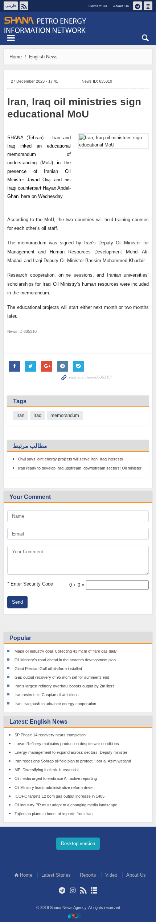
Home (15, 56)
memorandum (64, 415)
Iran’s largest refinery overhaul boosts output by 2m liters (65, 686)
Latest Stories (56, 875)
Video (111, 875)
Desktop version (78, 843)
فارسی (10, 6)
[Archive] (93, 890)
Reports (88, 875)
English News (43, 56)
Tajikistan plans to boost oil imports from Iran (54, 813)
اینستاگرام (148, 5)
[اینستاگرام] (72, 890)
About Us (121, 6)
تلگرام (137, 5)
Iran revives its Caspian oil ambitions (47, 694)
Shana (78, 25)
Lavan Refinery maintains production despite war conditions (67, 743)
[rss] (83, 890)
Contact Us (98, 6)
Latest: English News (38, 722)
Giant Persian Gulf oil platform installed (48, 668)
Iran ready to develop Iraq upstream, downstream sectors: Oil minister (79, 468)
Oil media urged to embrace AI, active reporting (56, 778)
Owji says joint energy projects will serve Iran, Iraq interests (70, 459)
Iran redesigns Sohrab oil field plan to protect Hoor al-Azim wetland (73, 761)
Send (17, 602)
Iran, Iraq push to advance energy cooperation (55, 704)
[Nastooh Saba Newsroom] (78, 916)
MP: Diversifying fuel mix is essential (46, 770)
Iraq (37, 415)
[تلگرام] (62, 890)
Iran (20, 415)
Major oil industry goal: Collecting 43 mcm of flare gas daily (66, 651)
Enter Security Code (30, 584)
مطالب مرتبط (30, 446)
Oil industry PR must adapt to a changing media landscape (66, 805)
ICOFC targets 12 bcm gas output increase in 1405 (59, 796)
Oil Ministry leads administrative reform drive (54, 787)
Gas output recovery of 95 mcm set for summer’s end (62, 677)
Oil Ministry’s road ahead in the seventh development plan (65, 660)
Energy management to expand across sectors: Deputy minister (71, 752)
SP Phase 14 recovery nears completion (50, 735)
